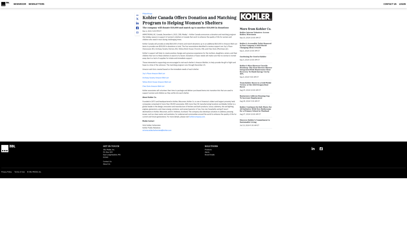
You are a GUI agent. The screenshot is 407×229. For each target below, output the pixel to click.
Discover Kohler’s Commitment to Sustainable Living (255, 121)
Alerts (207, 152)
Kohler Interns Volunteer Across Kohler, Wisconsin (254, 33)
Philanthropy (147, 14)
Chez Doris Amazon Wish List (153, 86)
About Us (106, 164)
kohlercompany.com (197, 117)
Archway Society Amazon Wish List (155, 78)
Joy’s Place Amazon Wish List (153, 73)
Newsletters (36, 4)
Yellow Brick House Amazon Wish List (156, 82)
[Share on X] (137, 19)
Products (208, 150)
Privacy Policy (6, 172)
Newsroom (20, 4)
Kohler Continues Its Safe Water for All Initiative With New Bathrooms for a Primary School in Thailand (256, 109)
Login (402, 4)
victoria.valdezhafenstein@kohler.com (156, 130)
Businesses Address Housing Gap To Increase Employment (255, 97)
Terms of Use (19, 172)
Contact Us (107, 161)
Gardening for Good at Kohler (253, 57)
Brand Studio (210, 155)
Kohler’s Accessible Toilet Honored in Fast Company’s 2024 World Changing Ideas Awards (255, 45)
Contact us (390, 4)
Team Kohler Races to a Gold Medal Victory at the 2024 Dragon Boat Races (255, 85)
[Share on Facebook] (137, 28)
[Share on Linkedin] (137, 23)
